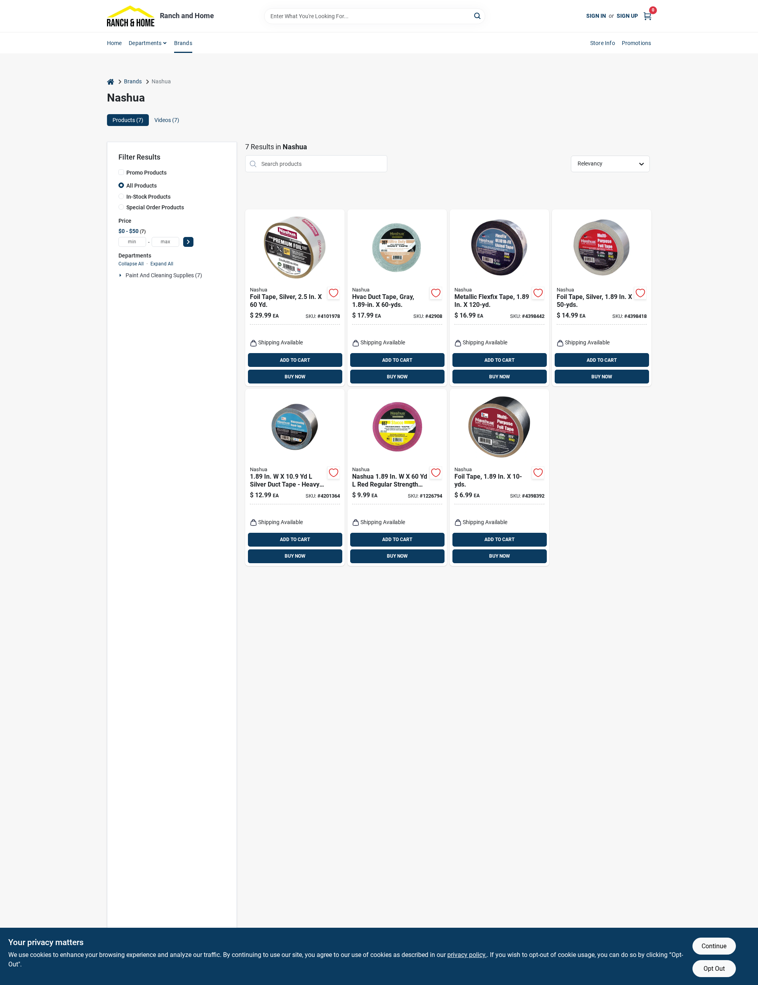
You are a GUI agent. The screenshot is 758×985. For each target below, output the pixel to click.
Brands (183, 43)
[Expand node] (121, 275)
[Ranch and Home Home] (130, 16)
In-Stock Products (148, 197)
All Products (141, 186)
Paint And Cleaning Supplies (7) (164, 275)
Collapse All (131, 264)
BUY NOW (295, 377)
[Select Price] (188, 242)
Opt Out (714, 968)
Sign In (596, 16)
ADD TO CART (295, 360)
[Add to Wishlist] (333, 293)
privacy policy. (467, 955)
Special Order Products (155, 207)
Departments (145, 43)
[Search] (478, 15)
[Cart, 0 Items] (647, 16)
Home (114, 43)
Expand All (161, 264)
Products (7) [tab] (128, 120)
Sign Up (627, 16)
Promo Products (146, 173)
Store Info (602, 43)
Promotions (636, 43)
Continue (714, 946)
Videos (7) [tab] (166, 120)
